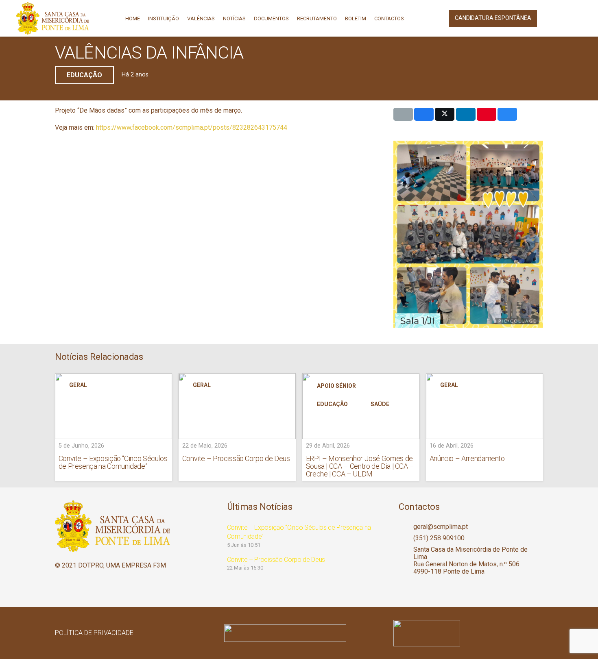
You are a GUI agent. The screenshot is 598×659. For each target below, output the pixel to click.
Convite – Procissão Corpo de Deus (236, 458)
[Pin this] (486, 114)
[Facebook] (575, 18)
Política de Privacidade (94, 633)
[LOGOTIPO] (52, 18)
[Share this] (424, 114)
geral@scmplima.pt (440, 527)
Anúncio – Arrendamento (467, 458)
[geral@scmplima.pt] (406, 527)
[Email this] (403, 114)
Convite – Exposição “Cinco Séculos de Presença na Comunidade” (113, 462)
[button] (552, 18)
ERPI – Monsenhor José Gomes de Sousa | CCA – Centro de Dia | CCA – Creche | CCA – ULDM (360, 466)
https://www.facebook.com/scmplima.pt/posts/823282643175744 (191, 127)
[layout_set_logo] (468, 633)
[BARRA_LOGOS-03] (299, 633)
